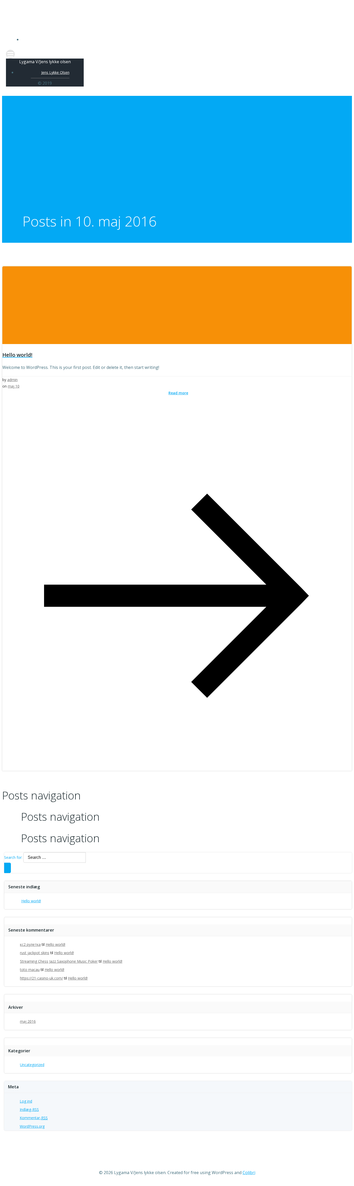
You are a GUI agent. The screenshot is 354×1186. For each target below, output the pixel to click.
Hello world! (31, 900)
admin (12, 379)
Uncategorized (32, 1064)
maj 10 (13, 386)
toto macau (30, 969)
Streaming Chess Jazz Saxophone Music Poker (59, 961)
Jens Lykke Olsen (182, 39)
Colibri (249, 1172)
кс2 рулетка (30, 944)
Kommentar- (34, 1117)
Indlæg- (29, 1109)
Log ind (26, 1101)
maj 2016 (28, 1021)
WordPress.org (32, 1126)
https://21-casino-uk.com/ (41, 978)
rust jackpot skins (34, 952)
